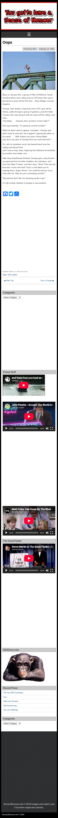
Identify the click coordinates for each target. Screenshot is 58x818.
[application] (29, 416)
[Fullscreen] (51, 428)
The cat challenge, (10, 710)
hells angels (12, 275)
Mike (34, 49)
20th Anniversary (10, 706)
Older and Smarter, (11, 701)
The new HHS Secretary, (13, 693)
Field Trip (10, 281)
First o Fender (46, 281)
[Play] (6, 428)
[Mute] (47, 428)
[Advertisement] (29, 235)
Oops (7, 42)
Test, (5, 697)
